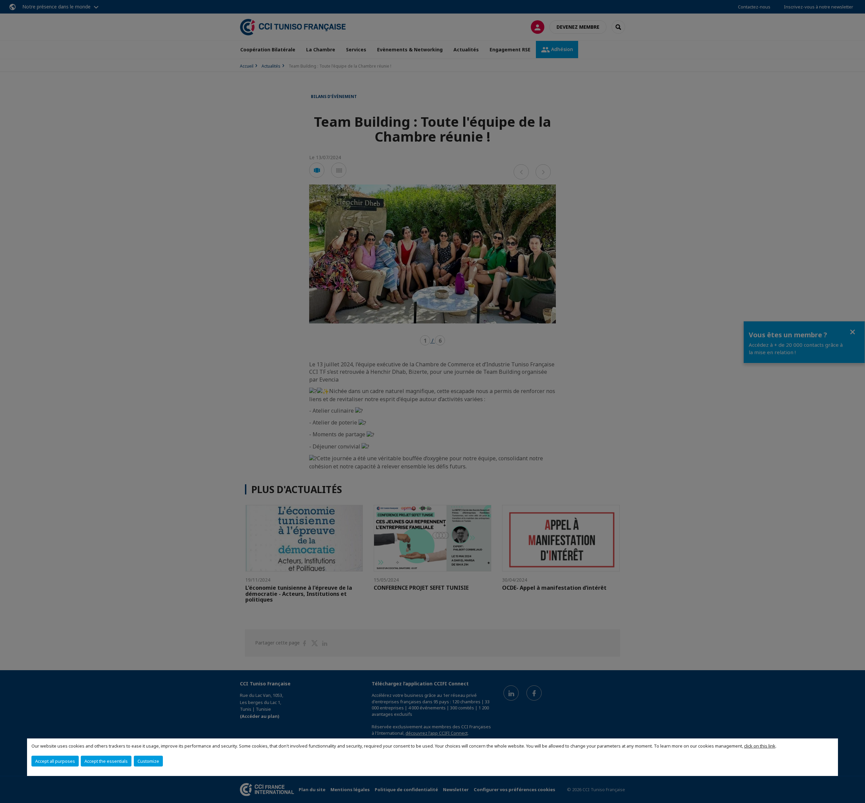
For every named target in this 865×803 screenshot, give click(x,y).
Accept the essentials (106, 761)
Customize (148, 761)
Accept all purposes (55, 761)
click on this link (759, 746)
